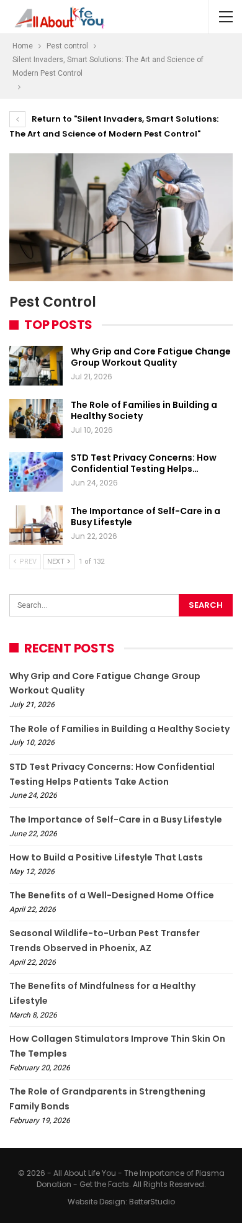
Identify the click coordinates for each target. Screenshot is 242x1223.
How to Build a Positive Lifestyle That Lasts (106, 857)
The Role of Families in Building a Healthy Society (144, 410)
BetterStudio (152, 1201)
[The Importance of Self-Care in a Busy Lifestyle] (36, 525)
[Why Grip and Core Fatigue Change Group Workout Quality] (36, 366)
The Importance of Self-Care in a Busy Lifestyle (145, 516)
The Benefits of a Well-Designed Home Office (111, 895)
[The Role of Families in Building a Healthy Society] (36, 419)
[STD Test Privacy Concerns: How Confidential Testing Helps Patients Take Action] (36, 472)
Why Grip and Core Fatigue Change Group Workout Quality (151, 357)
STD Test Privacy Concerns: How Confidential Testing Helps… (144, 463)
